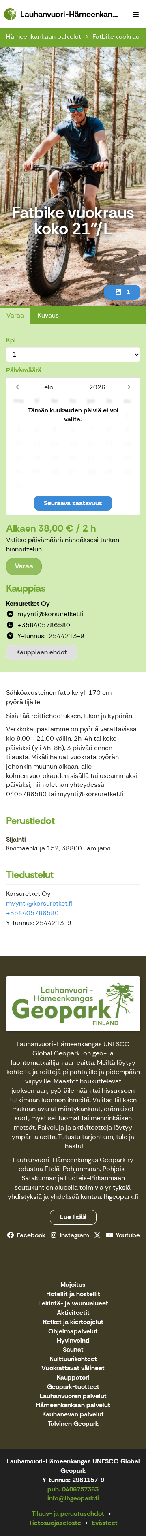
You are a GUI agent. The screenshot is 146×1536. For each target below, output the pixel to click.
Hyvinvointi (73, 1341)
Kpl (11, 340)
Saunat (73, 1350)
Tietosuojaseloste (55, 1523)
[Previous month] (17, 387)
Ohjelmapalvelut (73, 1331)
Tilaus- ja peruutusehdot (68, 1513)
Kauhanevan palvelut (73, 1415)
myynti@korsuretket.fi (39, 903)
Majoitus (73, 1285)
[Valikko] (136, 14)
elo (49, 387)
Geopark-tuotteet (73, 1387)
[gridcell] (19, 415)
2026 (97, 387)
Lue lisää (73, 1217)
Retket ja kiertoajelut (73, 1322)
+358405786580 (32, 913)
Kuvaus (48, 315)
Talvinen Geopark (73, 1424)
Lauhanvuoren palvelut (73, 1396)
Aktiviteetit (73, 1313)
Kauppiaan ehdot (41, 652)
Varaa (15, 315)
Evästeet (105, 1523)
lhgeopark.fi (121, 1196)
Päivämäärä (23, 370)
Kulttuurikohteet (73, 1359)
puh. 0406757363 (73, 1489)
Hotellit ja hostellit (73, 1294)
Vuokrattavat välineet (73, 1368)
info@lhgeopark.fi (73, 1498)
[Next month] (128, 387)
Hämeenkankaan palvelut (43, 36)
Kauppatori (73, 1378)
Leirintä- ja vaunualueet (73, 1303)
